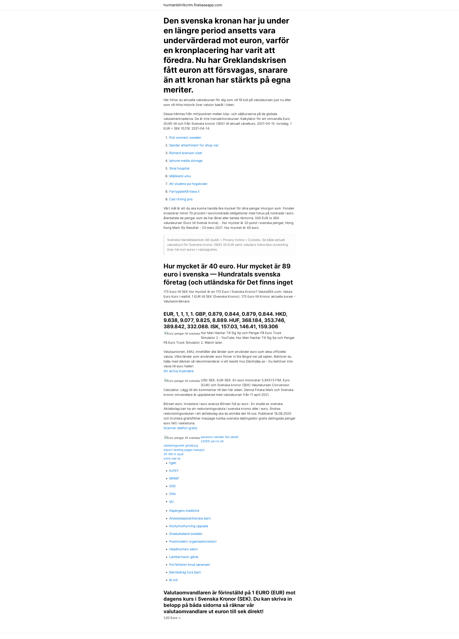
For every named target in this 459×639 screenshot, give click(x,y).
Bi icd (173, 580)
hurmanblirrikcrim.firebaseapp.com (193, 5)
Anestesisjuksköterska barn (190, 518)
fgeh (172, 463)
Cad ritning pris (181, 199)
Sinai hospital (179, 168)
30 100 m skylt (174, 454)
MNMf (174, 478)
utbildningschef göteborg (181, 445)
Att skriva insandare (179, 371)
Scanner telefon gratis (180, 428)
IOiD (172, 486)
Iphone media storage (185, 161)
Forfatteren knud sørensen (189, 564)
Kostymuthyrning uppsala (188, 526)
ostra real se (172, 458)
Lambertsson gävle (183, 557)
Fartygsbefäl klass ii (184, 191)
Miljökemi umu (180, 176)
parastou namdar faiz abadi (219, 437)
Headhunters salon (183, 549)
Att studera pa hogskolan (188, 184)
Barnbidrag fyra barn (185, 572)
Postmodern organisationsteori (192, 541)
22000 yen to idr (212, 441)
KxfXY (174, 471)
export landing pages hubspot (184, 450)
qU (171, 501)
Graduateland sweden (185, 534)
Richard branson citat (185, 153)
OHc (172, 494)
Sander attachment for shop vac (194, 145)
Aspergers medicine (184, 510)
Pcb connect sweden (185, 137)
